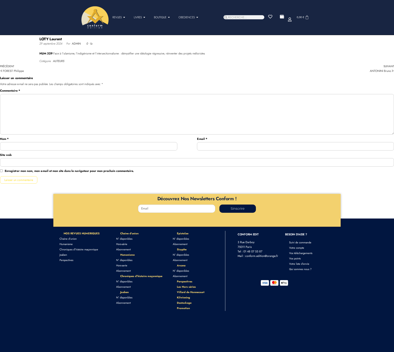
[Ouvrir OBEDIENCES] (197, 17)
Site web (6, 155)
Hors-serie (121, 265)
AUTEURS (58, 61)
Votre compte (296, 248)
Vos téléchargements (300, 253)
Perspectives (66, 260)
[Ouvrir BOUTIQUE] (168, 17)
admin (77, 43)
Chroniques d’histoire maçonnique (79, 249)
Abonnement (123, 249)
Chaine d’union (68, 239)
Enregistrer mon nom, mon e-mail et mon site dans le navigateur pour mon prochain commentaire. (69, 171)
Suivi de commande (300, 242)
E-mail (202, 139)
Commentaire (10, 91)
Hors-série (121, 244)
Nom (4, 139)
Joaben (63, 255)
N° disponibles (124, 239)
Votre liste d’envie (299, 264)
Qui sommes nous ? (300, 269)
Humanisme (66, 244)
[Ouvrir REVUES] (124, 17)
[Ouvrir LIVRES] (144, 17)
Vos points (295, 258)
